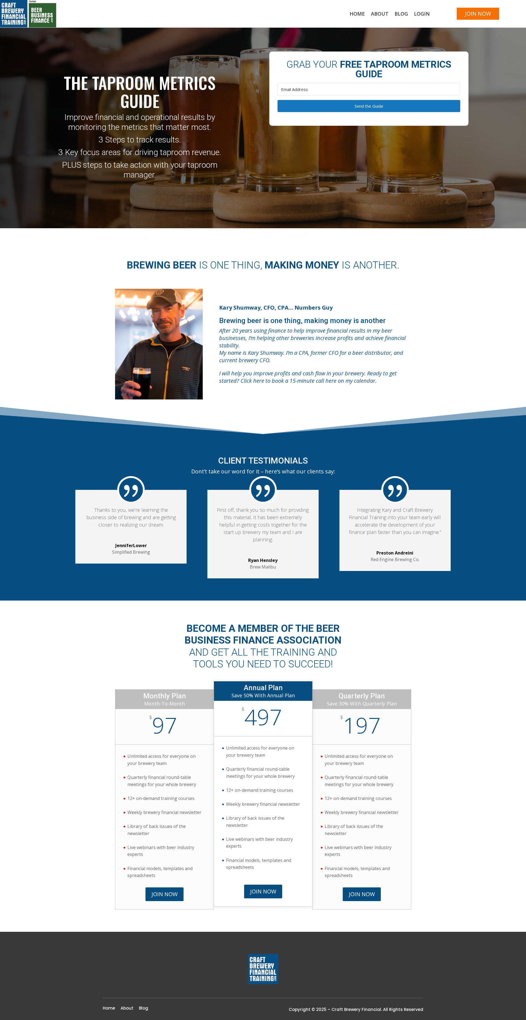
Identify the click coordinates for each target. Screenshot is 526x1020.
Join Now (164, 894)
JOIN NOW (478, 13)
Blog (401, 14)
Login (422, 14)
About (379, 14)
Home (357, 14)
